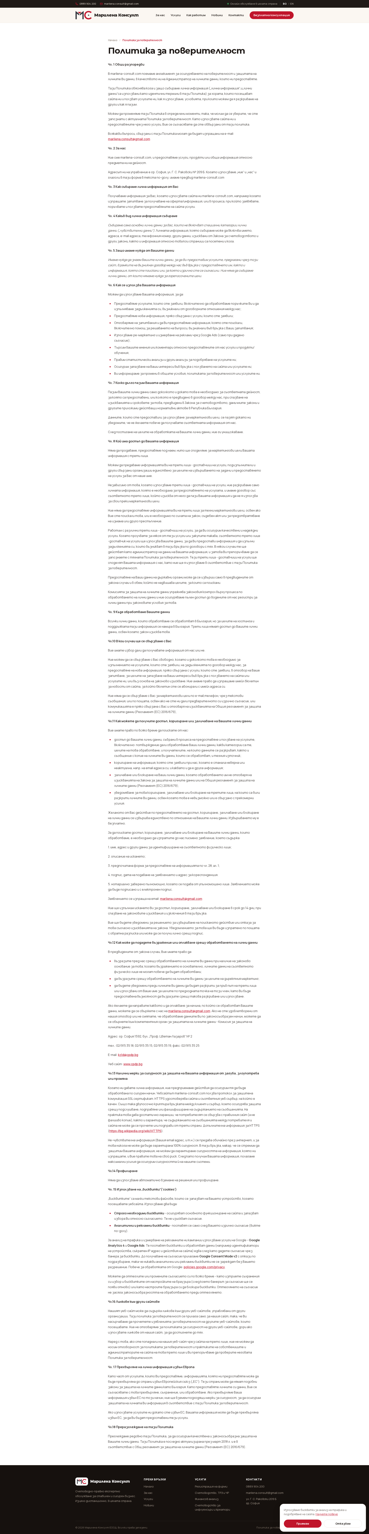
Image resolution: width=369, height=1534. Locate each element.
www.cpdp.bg (132, 1064)
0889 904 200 (88, 3)
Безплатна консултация (271, 15)
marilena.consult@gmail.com (121, 3)
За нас (160, 15)
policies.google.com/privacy (204, 1267)
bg (285, 3)
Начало (112, 40)
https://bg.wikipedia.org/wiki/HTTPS (135, 1131)
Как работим (196, 15)
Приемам (302, 1523)
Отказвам (343, 1523)
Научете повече (327, 1514)
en (292, 3)
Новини (217, 15)
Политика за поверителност (275, 1527)
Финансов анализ (207, 1499)
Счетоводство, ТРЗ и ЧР (212, 1493)
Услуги (176, 15)
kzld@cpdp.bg (128, 1055)
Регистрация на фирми (211, 1486)
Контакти (236, 15)
